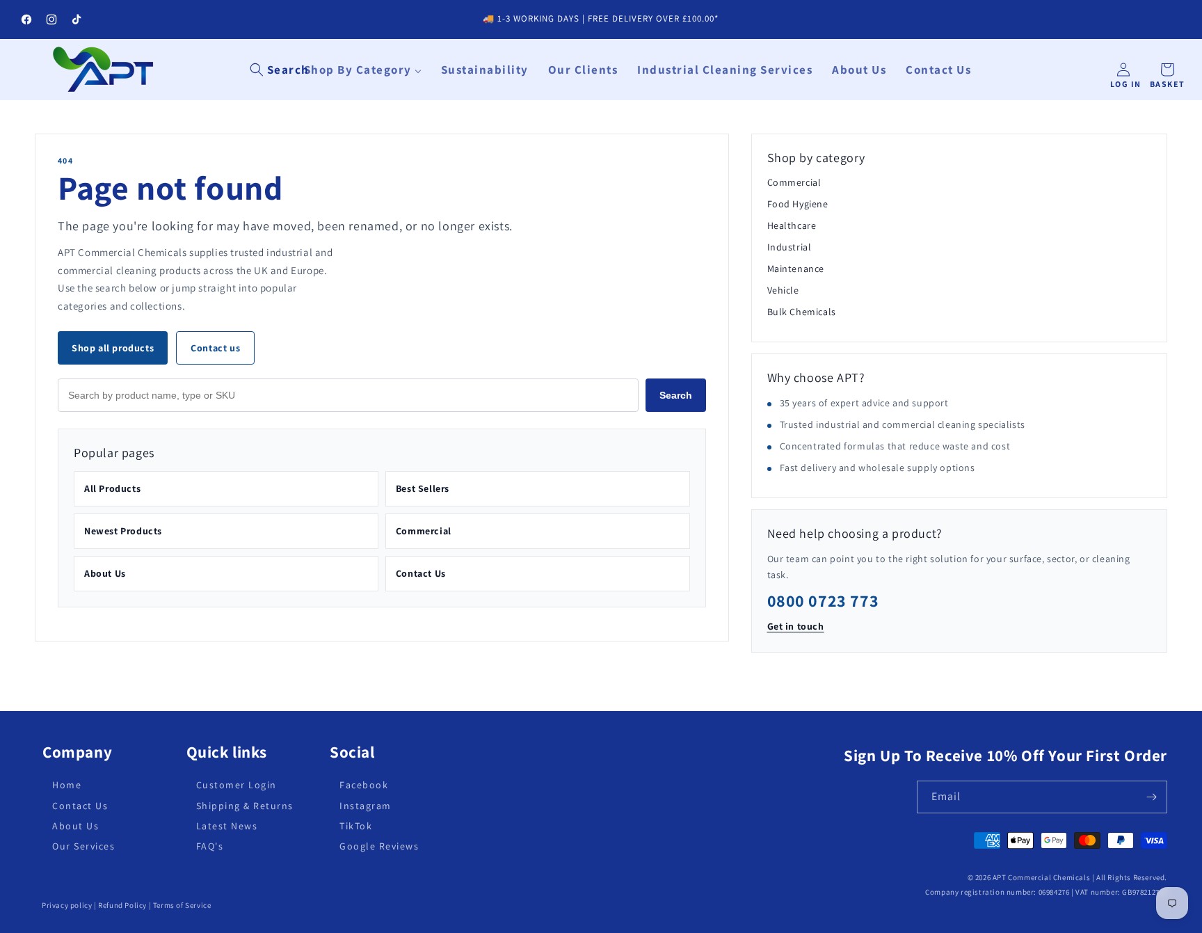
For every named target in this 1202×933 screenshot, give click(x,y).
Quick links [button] (227, 752)
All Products (112, 488)
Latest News (227, 826)
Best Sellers (422, 488)
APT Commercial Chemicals (1041, 877)
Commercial (423, 531)
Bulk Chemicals (801, 311)
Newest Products (123, 531)
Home (66, 785)
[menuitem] (362, 69)
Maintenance (796, 268)
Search (675, 395)
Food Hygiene (797, 204)
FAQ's (210, 846)
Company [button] (77, 752)
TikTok (355, 826)
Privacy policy (67, 905)
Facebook (363, 785)
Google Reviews (379, 846)
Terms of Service (182, 905)
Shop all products (113, 348)
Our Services (83, 846)
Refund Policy (122, 905)
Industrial (789, 247)
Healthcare (792, 225)
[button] (279, 69)
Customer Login (236, 785)
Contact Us (421, 573)
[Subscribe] (1151, 797)
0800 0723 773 (823, 601)
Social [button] (352, 752)
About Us (105, 573)
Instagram (365, 805)
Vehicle (783, 290)
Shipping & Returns (245, 805)
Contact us (215, 348)
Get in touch (795, 626)
